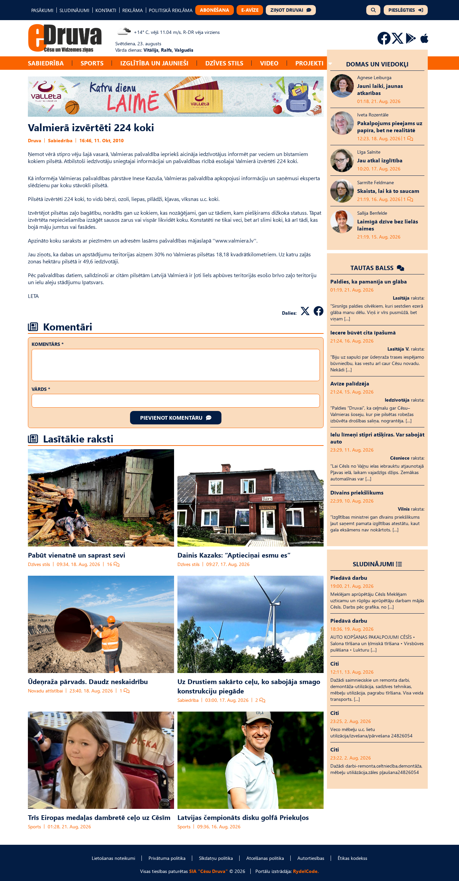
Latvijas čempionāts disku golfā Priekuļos (243, 817)
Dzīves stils (224, 63)
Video (269, 63)
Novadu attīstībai (45, 690)
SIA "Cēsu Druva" (208, 871)
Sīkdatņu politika (216, 858)
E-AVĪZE (249, 10)
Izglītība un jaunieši (154, 63)
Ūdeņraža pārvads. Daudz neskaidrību (88, 681)
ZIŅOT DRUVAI (286, 10)
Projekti (309, 63)
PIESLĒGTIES (401, 10)
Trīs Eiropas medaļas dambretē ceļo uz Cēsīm (99, 817)
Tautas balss (372, 267)
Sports (92, 63)
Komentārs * (48, 344)
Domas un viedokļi (377, 64)
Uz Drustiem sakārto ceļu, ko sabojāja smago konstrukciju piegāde (248, 685)
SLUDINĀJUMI (74, 10)
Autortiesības (310, 858)
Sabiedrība (46, 63)
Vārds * (41, 389)
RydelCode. (306, 871)
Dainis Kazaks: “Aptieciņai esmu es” (234, 554)
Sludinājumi (373, 564)
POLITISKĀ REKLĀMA (171, 10)
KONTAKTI (105, 10)
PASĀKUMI (42, 10)
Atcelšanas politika (265, 858)
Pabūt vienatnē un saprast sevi (76, 554)
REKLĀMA (132, 10)
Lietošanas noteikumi (113, 858)
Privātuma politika (167, 858)
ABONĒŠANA (214, 10)
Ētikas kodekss (352, 858)
